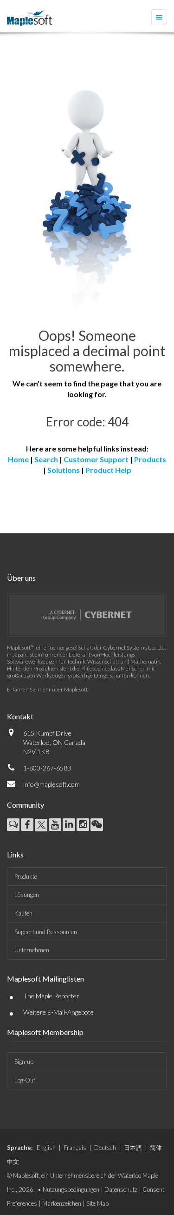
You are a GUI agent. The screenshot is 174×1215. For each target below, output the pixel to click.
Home (18, 459)
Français (75, 1147)
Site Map (97, 1203)
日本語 (133, 1147)
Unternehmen (31, 950)
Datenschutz (120, 1189)
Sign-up (23, 1061)
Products (150, 459)
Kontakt (20, 716)
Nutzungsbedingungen (71, 1189)
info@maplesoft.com (51, 784)
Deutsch (105, 1147)
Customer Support (96, 459)
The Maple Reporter (51, 996)
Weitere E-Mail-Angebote (58, 1012)
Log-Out (24, 1080)
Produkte (25, 876)
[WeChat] (96, 824)
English (46, 1147)
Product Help (108, 469)
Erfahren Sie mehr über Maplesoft (47, 689)
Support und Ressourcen (45, 932)
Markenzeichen (61, 1203)
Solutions (63, 469)
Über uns (21, 577)
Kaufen (23, 913)
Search (46, 459)
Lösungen (26, 894)
